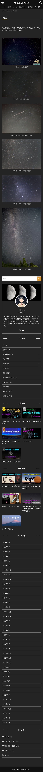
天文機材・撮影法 (12, 746)
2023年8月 (6, 625)
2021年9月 (6, 713)
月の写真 (6, 359)
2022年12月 (7, 653)
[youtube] (23, 330)
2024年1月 (6, 607)
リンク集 (6, 387)
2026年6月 (6, 542)
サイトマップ (7, 391)
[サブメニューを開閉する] (38, 354)
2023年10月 (7, 616)
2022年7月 (6, 672)
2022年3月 (6, 690)
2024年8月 (6, 588)
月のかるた (6, 350)
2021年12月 (7, 699)
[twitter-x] (20, 330)
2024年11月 (7, 575)
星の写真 (6, 368)
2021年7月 (6, 723)
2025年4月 (6, 561)
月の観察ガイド (8, 354)
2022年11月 (7, 658)
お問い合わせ (7, 396)
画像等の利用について (10, 377)
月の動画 (6, 363)
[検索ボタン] (40, 2)
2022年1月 (6, 695)
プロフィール (7, 382)
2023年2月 (6, 644)
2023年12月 (7, 612)
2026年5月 (6, 547)
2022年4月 (6, 686)
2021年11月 (7, 704)
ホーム (5, 345)
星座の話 (9, 750)
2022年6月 (6, 676)
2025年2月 (6, 565)
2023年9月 (6, 621)
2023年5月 (6, 635)
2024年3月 (6, 602)
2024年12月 (7, 570)
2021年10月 (7, 709)
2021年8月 (6, 718)
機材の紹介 (6, 373)
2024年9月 (6, 584)
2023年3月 (6, 639)
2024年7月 (6, 593)
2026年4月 (6, 551)
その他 (8, 737)
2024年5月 (6, 598)
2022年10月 (7, 662)
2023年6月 (6, 630)
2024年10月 (7, 579)
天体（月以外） (11, 741)
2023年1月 (6, 649)
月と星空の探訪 (21, 2)
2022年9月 (6, 667)
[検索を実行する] (39, 278)
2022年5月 (6, 681)
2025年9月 (6, 556)
